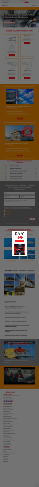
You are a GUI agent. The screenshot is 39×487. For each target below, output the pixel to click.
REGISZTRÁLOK (19, 241)
